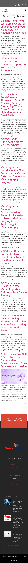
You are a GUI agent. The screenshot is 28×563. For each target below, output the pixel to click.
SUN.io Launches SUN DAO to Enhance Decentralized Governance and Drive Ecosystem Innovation (14, 360)
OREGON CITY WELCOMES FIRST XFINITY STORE (12, 142)
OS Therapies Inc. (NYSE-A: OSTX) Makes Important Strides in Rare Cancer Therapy (14, 289)
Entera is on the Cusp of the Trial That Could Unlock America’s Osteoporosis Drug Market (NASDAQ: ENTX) (18, 505)
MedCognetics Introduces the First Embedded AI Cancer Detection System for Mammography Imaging (13, 175)
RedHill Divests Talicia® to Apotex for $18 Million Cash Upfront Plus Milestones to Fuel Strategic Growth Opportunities (18, 521)
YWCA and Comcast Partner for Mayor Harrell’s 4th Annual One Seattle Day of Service (13, 257)
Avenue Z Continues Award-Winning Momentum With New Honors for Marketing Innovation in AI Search (13, 323)
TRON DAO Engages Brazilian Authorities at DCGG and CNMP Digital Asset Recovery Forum (18, 536)
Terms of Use (14, 467)
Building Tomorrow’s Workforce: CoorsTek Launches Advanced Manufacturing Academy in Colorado (13, 26)
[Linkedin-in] (14, 560)
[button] (25, 10)
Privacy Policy (14, 464)
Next (25, 404)
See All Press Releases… (11, 545)
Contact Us (14, 484)
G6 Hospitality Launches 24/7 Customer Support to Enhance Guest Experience (13, 64)
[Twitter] (13, 560)
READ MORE (16, 511)
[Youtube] (16, 560)
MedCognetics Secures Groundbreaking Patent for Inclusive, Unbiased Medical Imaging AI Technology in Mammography (12, 217)
